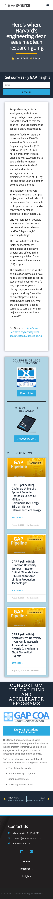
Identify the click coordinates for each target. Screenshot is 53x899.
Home (26, 861)
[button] (48, 5)
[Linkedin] (21, 851)
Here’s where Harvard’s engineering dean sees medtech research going (26, 332)
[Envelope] (31, 851)
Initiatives (25, 868)
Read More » (17, 518)
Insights (26, 876)
